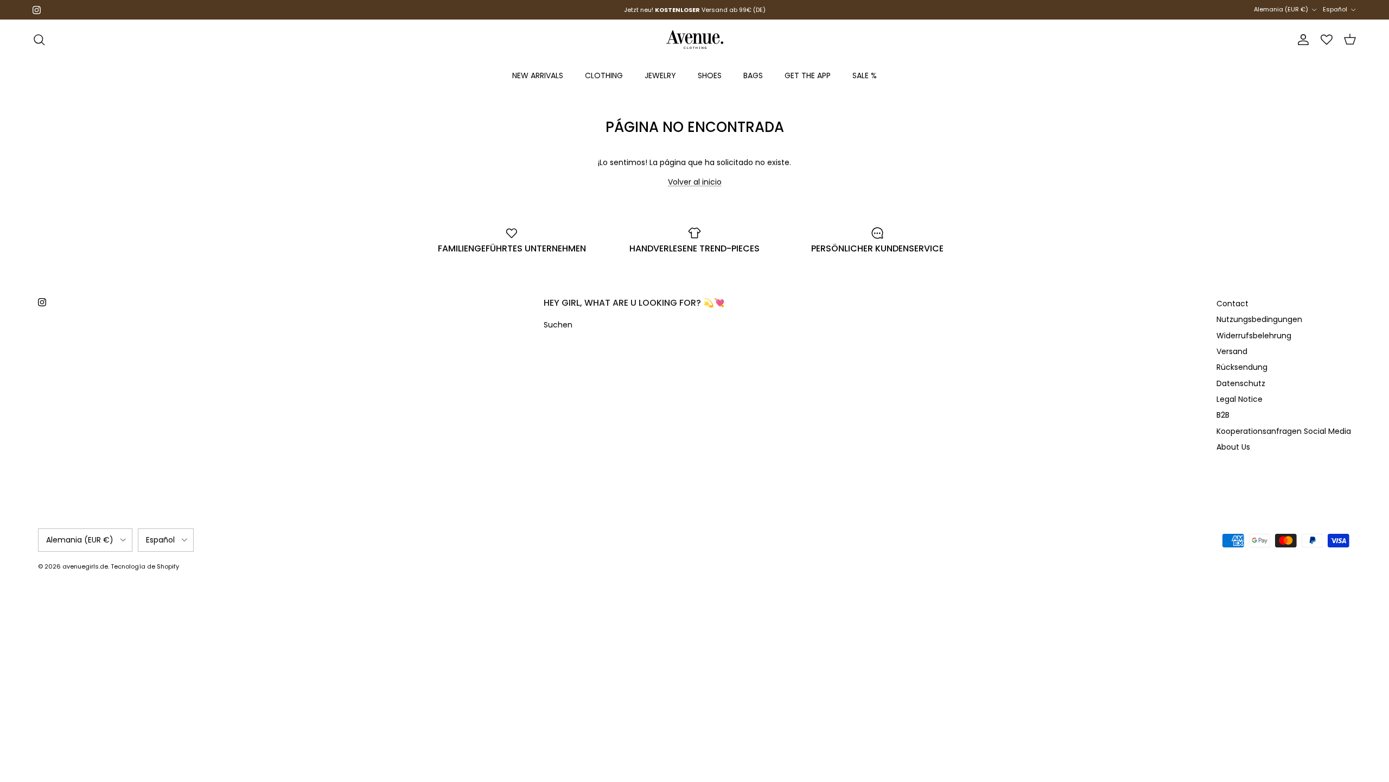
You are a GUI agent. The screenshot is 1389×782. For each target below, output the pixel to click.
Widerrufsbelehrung (1253, 335)
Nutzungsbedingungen (1259, 319)
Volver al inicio (695, 181)
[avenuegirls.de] (694, 39)
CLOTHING (604, 75)
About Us (1233, 447)
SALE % (864, 75)
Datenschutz (1240, 383)
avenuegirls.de (85, 566)
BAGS (753, 75)
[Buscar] (39, 39)
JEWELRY (660, 75)
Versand (1231, 351)
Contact (1232, 303)
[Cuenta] (1301, 39)
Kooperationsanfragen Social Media (1283, 431)
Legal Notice (1239, 399)
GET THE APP (808, 75)
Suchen (558, 324)
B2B (1222, 414)
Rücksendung (1241, 367)
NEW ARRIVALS (537, 75)
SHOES (710, 75)
